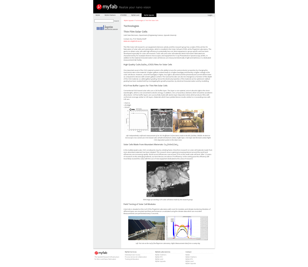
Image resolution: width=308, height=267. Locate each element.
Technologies (139, 20)
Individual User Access (132, 255)
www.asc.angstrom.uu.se (133, 41)
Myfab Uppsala (128, 20)
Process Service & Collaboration (136, 257)
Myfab (188, 255)
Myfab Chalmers (160, 255)
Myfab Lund (159, 259)
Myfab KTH (159, 257)
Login (210, 15)
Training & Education (132, 259)
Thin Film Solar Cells (151, 20)
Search (116, 21)
